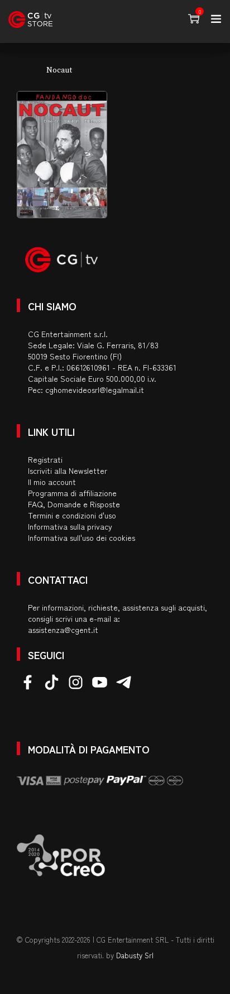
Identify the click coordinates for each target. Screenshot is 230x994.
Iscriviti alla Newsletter (67, 470)
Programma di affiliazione (72, 492)
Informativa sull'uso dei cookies (81, 537)
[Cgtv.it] (30, 19)
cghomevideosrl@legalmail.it (94, 389)
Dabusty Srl (135, 955)
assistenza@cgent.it (63, 629)
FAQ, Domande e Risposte (74, 504)
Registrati (45, 459)
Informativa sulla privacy (70, 526)
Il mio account (52, 481)
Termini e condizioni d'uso (72, 515)
